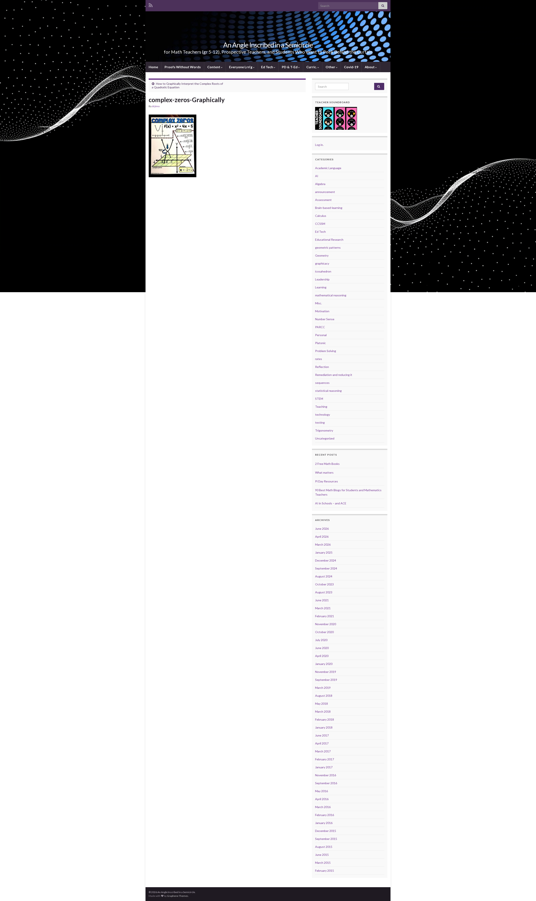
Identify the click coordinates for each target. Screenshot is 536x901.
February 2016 (324, 815)
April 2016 (322, 799)
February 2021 (324, 616)
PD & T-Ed (290, 67)
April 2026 (322, 536)
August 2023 (323, 592)
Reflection (322, 367)
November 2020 (325, 624)
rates (318, 359)
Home (153, 67)
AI (316, 176)
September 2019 (326, 679)
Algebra (320, 184)
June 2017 (322, 735)
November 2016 (325, 775)
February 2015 (324, 870)
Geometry (322, 255)
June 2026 (322, 528)
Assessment (323, 200)
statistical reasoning (328, 390)
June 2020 (322, 648)
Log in (319, 145)
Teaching (321, 406)
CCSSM (320, 223)
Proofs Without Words (183, 67)
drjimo (156, 106)
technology (322, 414)
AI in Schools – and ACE (330, 503)
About (370, 67)
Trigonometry (324, 430)
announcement (325, 192)
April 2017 (322, 743)
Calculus (320, 215)
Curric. (311, 67)
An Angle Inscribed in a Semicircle (268, 45)
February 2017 (324, 759)
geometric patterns (328, 247)
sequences (322, 382)
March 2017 (323, 751)
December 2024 (325, 560)
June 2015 (322, 854)
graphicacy (322, 263)
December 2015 (325, 831)
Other (331, 67)
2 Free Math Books (327, 463)
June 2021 (322, 600)
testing (320, 422)
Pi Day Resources (326, 481)
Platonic (320, 343)
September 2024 (326, 568)
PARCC (320, 327)
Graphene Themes (177, 895)
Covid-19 (351, 67)
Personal (321, 335)
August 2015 (323, 846)
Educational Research (329, 239)
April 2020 (322, 656)
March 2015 (323, 862)
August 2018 (323, 695)
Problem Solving (325, 351)
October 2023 (324, 584)
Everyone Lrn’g (241, 67)
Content (214, 67)
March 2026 (323, 544)
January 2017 (323, 767)
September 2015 (326, 839)
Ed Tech (267, 67)
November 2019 (325, 672)
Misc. (318, 303)
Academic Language (328, 168)
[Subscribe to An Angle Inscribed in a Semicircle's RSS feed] (151, 4)
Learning (320, 287)
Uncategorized (324, 438)
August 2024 (323, 576)
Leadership (322, 279)
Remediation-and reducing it (333, 375)
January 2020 (323, 664)
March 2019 (323, 687)
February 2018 (324, 719)
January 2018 (323, 727)
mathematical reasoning (330, 295)
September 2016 (326, 783)
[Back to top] (526, 891)
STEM (319, 398)
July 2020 (321, 640)
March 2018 (323, 711)
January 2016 (323, 823)
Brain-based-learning (328, 208)
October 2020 (324, 632)
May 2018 (321, 703)
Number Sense (324, 319)
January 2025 (323, 552)
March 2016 (323, 807)
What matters (324, 472)
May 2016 (321, 791)
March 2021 (323, 608)
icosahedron (323, 271)
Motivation (322, 311)
